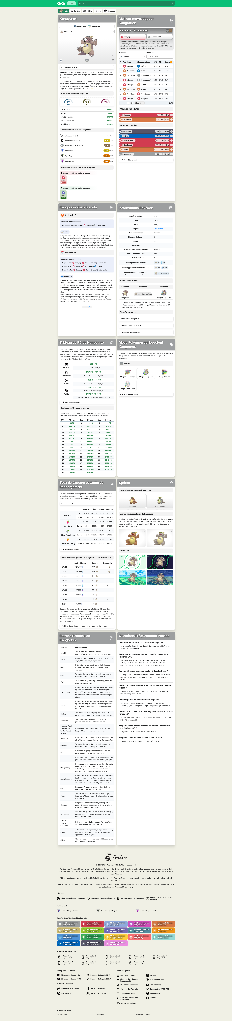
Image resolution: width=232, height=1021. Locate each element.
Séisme (143, 85)
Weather (122, 53)
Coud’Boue (131, 71)
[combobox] (124, 3)
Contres (77, 11)
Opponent (150, 53)
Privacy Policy (62, 1014)
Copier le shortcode (132, 509)
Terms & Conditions (143, 1014)
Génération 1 (158, 229)
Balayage (127, 37)
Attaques (111, 11)
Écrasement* (156, 37)
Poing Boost (145, 94)
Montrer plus (87, 307)
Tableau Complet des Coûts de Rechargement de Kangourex (84, 626)
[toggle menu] (173, 3)
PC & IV (89, 11)
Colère (143, 66)
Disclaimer (100, 1014)
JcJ (99, 11)
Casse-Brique (90, 263)
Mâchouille (102, 263)
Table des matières (69, 67)
